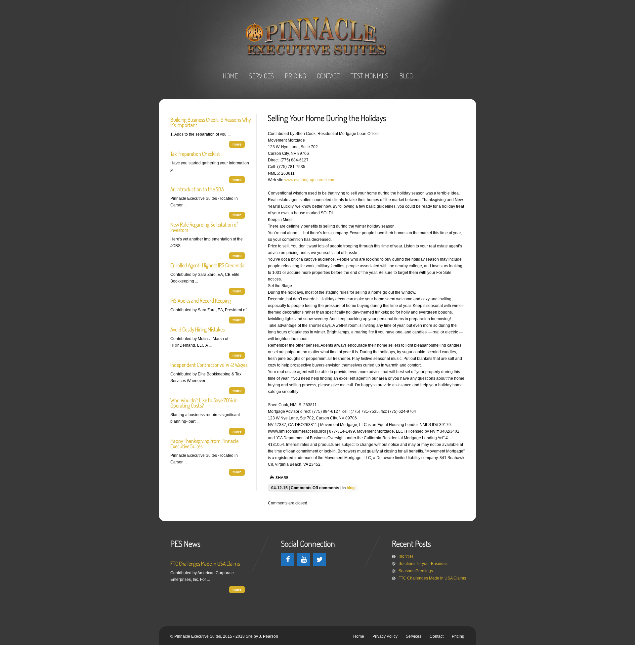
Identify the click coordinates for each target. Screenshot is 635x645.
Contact (437, 636)
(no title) (406, 556)
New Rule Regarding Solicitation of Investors (204, 227)
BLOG (406, 75)
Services (413, 636)
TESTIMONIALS (369, 75)
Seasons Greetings (416, 571)
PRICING (295, 75)
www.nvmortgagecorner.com (309, 180)
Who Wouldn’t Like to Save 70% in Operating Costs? (203, 403)
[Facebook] (287, 559)
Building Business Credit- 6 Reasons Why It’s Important (210, 122)
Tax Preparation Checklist (195, 153)
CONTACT (328, 75)
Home (358, 636)
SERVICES (261, 75)
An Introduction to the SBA (197, 189)
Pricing (458, 636)
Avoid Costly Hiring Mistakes (197, 329)
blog (351, 488)
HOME (230, 75)
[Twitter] (319, 559)
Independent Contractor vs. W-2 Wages (208, 365)
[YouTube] (303, 559)
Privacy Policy (385, 636)
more (237, 144)
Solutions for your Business (423, 563)
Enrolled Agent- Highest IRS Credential (207, 265)
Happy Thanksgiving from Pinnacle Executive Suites (204, 444)
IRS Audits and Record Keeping (200, 300)
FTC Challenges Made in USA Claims (205, 563)
